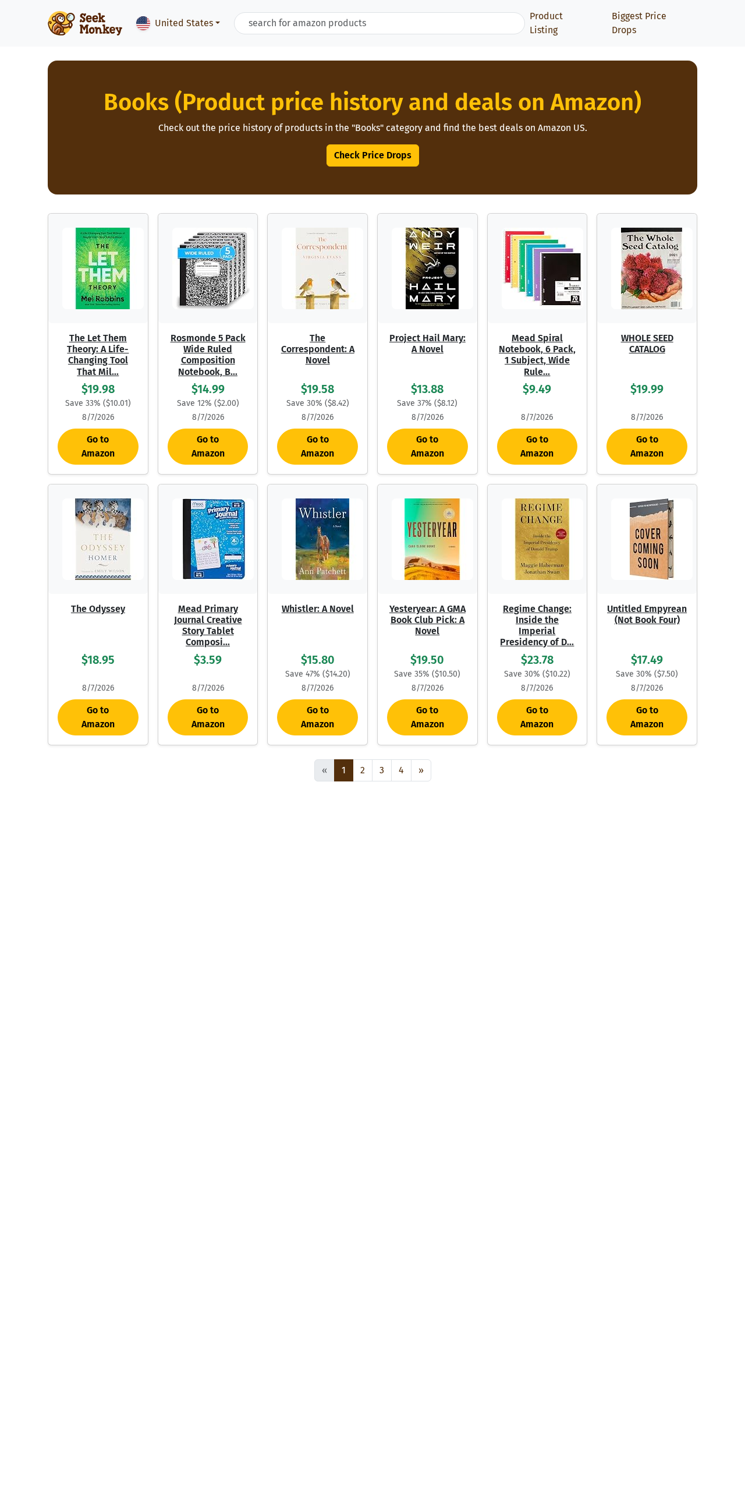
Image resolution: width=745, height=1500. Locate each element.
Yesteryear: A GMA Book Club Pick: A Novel (427, 619)
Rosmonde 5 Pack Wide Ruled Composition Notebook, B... (208, 354)
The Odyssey (98, 608)
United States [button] (184, 23)
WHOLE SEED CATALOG (647, 343)
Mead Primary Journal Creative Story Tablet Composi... (208, 625)
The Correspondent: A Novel (317, 349)
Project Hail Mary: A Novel (427, 343)
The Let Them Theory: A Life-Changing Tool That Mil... (98, 354)
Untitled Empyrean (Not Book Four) (647, 614)
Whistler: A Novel (318, 608)
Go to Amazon (98, 446)
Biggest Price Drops (639, 23)
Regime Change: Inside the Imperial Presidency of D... (537, 625)
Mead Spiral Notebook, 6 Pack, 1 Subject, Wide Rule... (537, 354)
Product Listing (546, 23)
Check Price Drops (372, 155)
